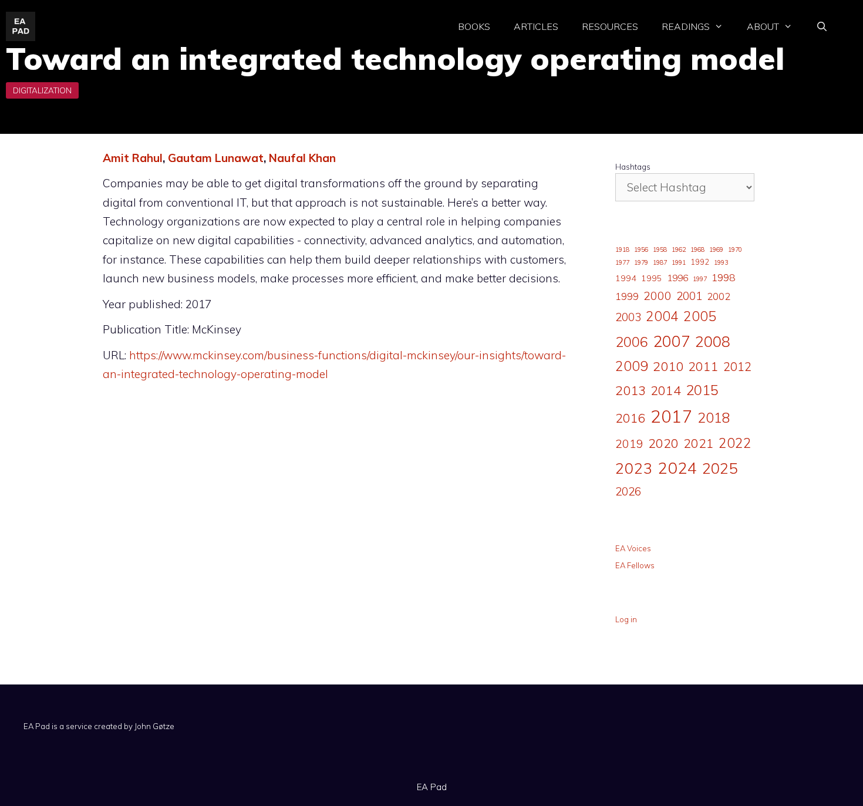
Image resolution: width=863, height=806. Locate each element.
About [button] (763, 26)
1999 (627, 296)
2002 (718, 296)
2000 (657, 295)
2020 (663, 443)
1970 (735, 249)
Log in (626, 619)
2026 (628, 491)
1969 (716, 249)
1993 (721, 262)
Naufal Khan (302, 158)
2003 (628, 317)
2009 (631, 366)
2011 (703, 366)
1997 (700, 279)
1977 (622, 262)
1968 (697, 249)
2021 (698, 443)
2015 (702, 390)
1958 (660, 249)
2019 (629, 443)
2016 (630, 418)
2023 (634, 467)
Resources (610, 26)
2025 (719, 467)
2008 (712, 341)
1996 (677, 278)
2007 (671, 341)
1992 (699, 262)
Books (474, 26)
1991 (679, 262)
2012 (737, 366)
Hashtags (632, 166)
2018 (713, 417)
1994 (625, 278)
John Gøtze (154, 726)
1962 (679, 249)
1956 (641, 249)
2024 (677, 467)
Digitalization (42, 90)
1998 (723, 277)
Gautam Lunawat (216, 158)
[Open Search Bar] (822, 26)
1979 (641, 262)
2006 (631, 341)
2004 (662, 316)
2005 (699, 316)
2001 (689, 296)
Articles (536, 26)
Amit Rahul (133, 158)
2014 (665, 390)
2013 (630, 390)
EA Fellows (635, 565)
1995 (651, 278)
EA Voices (633, 548)
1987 (660, 262)
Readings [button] (686, 26)
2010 (668, 366)
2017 (671, 416)
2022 (735, 442)
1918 (622, 249)
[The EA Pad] (20, 25)
